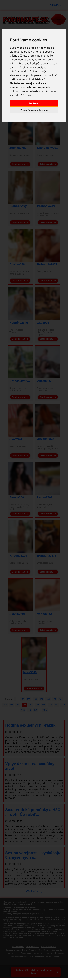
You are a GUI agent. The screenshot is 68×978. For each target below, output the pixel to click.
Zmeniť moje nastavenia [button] (34, 110)
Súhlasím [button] (34, 103)
